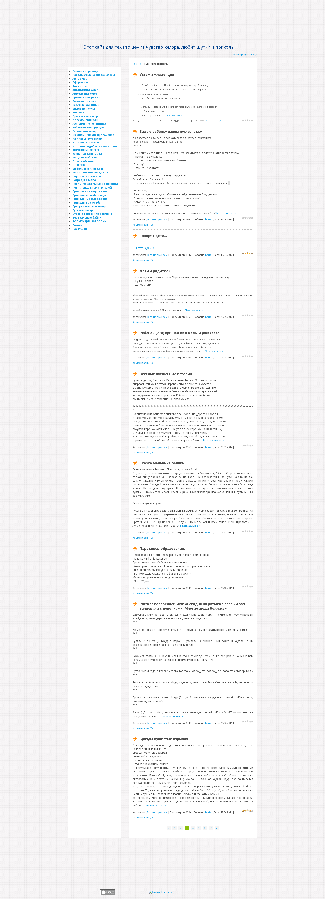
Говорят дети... (153, 235)
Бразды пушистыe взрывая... (165, 739)
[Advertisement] (162, 12)
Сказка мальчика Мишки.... (164, 463)
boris (187, 121)
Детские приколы (150, 121)
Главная (138, 64)
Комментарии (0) (213, 121)
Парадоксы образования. (162, 548)
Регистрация (241, 54)
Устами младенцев (157, 74)
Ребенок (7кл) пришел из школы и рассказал (180, 332)
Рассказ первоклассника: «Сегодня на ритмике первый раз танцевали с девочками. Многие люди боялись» (192, 606)
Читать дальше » (174, 115)
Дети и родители (155, 270)
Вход (254, 54)
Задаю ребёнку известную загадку (171, 131)
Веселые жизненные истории (166, 374)
